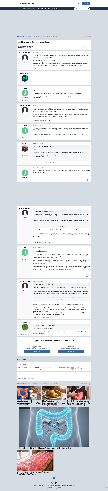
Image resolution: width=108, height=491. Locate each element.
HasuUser (77, 367)
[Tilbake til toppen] (54, 478)
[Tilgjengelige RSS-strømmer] (89, 384)
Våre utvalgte (47, 8)
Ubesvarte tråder (31, 8)
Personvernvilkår (50, 485)
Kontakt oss (58, 485)
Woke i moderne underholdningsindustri (28, 367)
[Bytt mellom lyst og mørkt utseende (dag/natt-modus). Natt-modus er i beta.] (73, 485)
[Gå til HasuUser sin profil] (72, 368)
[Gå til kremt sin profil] (25, 327)
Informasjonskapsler (67, 485)
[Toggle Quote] (34, 146)
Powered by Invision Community (54, 488)
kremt (25, 322)
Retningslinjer (40, 8)
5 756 (24, 155)
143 (24, 100)
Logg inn (77, 3)
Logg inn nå (71, 351)
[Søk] (89, 8)
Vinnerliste (54, 8)
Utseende (41, 485)
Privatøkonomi (33, 47)
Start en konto (37, 351)
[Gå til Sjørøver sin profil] (25, 148)
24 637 (23, 334)
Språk (35, 485)
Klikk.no (59, 487)
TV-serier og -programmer (38, 369)
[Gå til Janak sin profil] (25, 93)
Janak (25, 88)
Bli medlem (85, 3)
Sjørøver (24, 143)
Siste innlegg (23, 8)
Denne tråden (83, 8)
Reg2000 (22, 369)
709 (50, 367)
